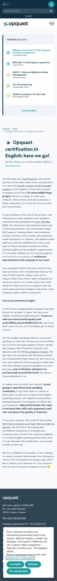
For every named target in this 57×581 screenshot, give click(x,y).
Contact (28, 16)
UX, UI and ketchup (19, 85)
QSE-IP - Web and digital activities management (27, 75)
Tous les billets (28, 110)
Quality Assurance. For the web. (26, 95)
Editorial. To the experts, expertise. (28, 63)
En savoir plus (19, 571)
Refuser (33, 564)
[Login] (51, 4)
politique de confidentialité (20, 558)
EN (4, 4)
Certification (13, 165)
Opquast (6, 128)
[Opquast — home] (15, 23)
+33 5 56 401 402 (16, 518)
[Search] (51, 11)
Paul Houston (30, 178)
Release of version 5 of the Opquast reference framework (28, 52)
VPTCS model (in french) (34, 351)
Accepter (15, 564)
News (15, 128)
